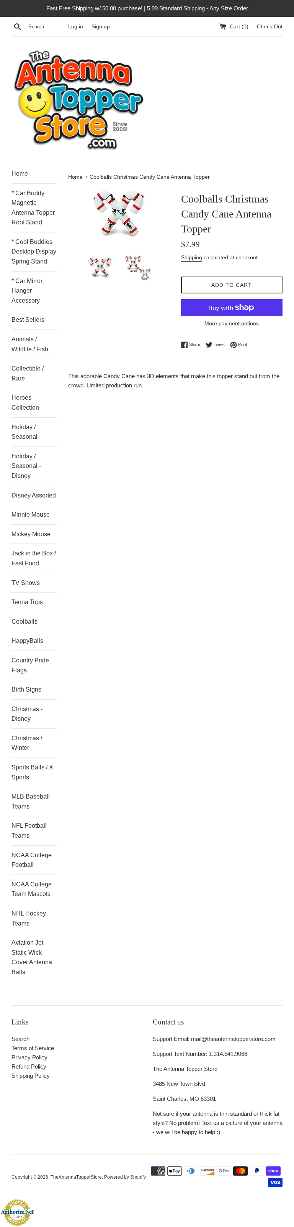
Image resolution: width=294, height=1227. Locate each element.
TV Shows (25, 583)
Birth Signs (26, 689)
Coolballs (24, 621)
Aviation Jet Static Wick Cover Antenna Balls (31, 957)
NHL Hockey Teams (28, 918)
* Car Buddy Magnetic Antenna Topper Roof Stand (33, 208)
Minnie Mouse (30, 514)
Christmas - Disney (26, 714)
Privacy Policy (29, 1057)
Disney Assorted (33, 495)
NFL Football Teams (29, 830)
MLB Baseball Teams (30, 801)
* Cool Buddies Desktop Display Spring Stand (33, 252)
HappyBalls (27, 640)
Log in (75, 27)
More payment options (231, 323)
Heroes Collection (25, 402)
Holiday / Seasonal (24, 432)
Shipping (191, 257)
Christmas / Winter (26, 743)
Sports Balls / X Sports (32, 772)
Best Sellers (27, 319)
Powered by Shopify (125, 1177)
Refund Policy (28, 1066)
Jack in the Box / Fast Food (33, 558)
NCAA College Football (31, 860)
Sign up (100, 27)
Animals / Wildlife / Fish (29, 344)
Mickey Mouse (31, 534)
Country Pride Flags (30, 665)
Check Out (270, 27)
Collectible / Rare (27, 373)
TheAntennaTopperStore (76, 1177)
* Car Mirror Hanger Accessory (26, 291)
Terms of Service (32, 1048)
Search (20, 1039)
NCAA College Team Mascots (31, 889)
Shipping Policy (30, 1075)
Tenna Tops (27, 602)
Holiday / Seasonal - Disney (26, 466)
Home (19, 173)
